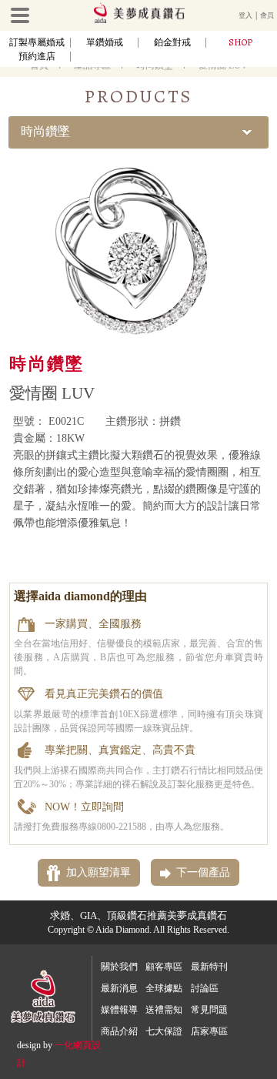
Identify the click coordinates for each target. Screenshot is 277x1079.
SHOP (240, 42)
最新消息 (119, 988)
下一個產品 (203, 872)
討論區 (205, 988)
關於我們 (119, 966)
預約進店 (36, 56)
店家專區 (209, 1031)
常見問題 (209, 1009)
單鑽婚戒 (104, 42)
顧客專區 (163, 966)
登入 (245, 15)
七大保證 (163, 1031)
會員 (267, 15)
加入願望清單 (98, 872)
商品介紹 (119, 1031)
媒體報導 (119, 1009)
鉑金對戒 (172, 42)
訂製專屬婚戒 (37, 42)
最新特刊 (209, 966)
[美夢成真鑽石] (139, 20)
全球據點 (163, 988)
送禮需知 (163, 1009)
